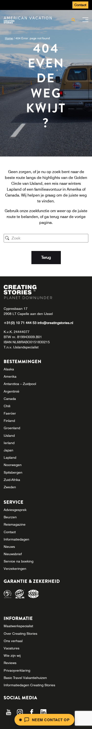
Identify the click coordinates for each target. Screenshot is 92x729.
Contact (80, 5)
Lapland (10, 457)
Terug (46, 257)
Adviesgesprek (15, 510)
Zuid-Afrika (12, 480)
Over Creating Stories (20, 633)
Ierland (9, 443)
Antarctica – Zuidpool (20, 384)
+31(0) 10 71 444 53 (21, 323)
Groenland (12, 428)
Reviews (10, 663)
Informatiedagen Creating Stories (29, 685)
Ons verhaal (13, 641)
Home (9, 38)
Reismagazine (15, 524)
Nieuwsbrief (13, 554)
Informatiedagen (16, 539)
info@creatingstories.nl (55, 323)
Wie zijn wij (12, 655)
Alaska (9, 369)
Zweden (10, 487)
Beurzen (10, 517)
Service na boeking (18, 561)
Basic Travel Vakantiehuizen (25, 678)
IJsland (9, 435)
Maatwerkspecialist (18, 626)
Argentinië (11, 391)
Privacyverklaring (17, 670)
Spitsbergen (13, 472)
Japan (8, 450)
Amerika (10, 376)
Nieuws (9, 547)
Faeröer (10, 413)
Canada (10, 399)
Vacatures (11, 648)
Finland (9, 421)
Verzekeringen (15, 569)
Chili (7, 406)
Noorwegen (13, 465)
